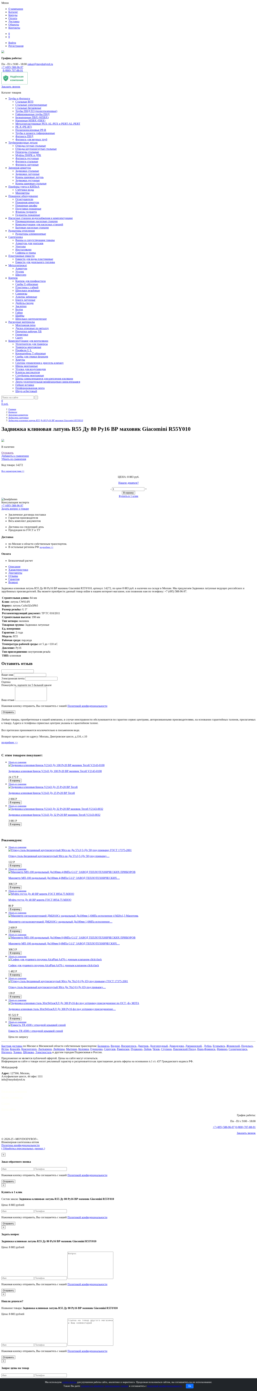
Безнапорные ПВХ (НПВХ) (32, 117)
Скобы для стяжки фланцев (31, 356)
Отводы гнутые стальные (30, 145)
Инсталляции (23, 249)
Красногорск (29, 1049)
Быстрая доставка (11, 1045)
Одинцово (96, 1049)
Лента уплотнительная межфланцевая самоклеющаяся (47, 381)
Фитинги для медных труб (31, 139)
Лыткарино (45, 1049)
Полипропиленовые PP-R (30, 130)
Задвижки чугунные (27, 180)
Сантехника (15, 237)
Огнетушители (24, 199)
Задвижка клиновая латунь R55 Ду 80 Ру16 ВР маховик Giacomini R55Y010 (45, 420)
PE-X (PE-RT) (23, 126)
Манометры (22, 192)
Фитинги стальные (26, 161)
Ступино (166, 1049)
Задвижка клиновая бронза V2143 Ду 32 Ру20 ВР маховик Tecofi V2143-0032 (54, 814)
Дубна (207, 1045)
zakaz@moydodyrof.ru (40, 64)
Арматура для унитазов (29, 243)
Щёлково (28, 1052)
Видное (115, 1045)
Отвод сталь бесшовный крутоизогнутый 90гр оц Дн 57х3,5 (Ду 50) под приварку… (58, 856)
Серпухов (110, 1049)
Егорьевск (219, 1045)
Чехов (156, 1049)
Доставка (13, 21)
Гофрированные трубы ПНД (32, 114)
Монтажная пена (25, 325)
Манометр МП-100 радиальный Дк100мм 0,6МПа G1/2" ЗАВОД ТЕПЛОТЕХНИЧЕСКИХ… (64, 943)
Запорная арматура (19, 167)
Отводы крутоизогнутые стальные (36, 148)
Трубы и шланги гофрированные (35, 133)
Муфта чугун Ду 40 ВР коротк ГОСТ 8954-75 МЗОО (39, 899)
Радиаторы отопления (21, 230)
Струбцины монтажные (29, 375)
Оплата (12, 18)
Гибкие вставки (24, 384)
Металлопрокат (17, 265)
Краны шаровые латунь (29, 177)
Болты (19, 309)
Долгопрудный (159, 1045)
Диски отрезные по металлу (32, 328)
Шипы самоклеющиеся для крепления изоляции (44, 378)
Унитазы (20, 246)
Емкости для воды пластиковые (34, 259)
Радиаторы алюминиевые (30, 233)
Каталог (13, 11)
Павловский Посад (184, 1049)
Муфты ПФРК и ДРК (28, 155)
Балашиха (103, 1045)
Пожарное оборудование (23, 196)
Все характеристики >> (12, 471)
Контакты (14, 27)
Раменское (123, 1049)
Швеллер (20, 274)
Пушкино (136, 1049)
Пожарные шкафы (26, 205)
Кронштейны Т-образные (30, 353)
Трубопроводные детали (23, 142)
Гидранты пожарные (27, 214)
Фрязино (222, 1049)
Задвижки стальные (27, 170)
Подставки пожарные (28, 208)
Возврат (13, 582)
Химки (17, 1052)
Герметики (21, 334)
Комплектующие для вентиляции (28, 340)
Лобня (147, 1049)
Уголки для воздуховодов (30, 369)
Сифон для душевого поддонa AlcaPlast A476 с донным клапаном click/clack (53, 965)
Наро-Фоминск (206, 1049)
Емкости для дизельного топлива (35, 262)
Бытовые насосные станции (32, 227)
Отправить (8, 1181)
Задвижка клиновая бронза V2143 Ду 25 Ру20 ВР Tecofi (41, 792)
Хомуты (20, 359)
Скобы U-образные (26, 284)
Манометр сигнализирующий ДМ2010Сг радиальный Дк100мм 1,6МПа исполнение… (60, 921)
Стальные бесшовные (28, 107)
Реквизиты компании (14, 1091)
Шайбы (19, 315)
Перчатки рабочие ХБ (28, 331)
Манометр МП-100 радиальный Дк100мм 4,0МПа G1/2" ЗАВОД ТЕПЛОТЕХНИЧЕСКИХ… (64, 877)
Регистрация (15, 45)
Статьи (5, 1103)
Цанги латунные (25, 299)
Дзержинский (193, 1045)
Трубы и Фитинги (19, 98)
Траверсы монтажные (28, 347)
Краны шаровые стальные (31, 183)
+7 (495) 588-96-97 (12, 67)
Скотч (19, 337)
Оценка (5, 681)
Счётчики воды (24, 189)
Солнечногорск (238, 1049)
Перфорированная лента (30, 388)
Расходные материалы (21, 321)
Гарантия (13, 579)
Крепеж (13, 277)
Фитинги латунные (27, 164)
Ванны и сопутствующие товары (35, 240)
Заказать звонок (10, 86)
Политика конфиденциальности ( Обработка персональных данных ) (23, 1147)
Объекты (13, 24)
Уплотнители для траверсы (31, 344)
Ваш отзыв (7, 699)
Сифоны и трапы (25, 252)
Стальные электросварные (31, 104)
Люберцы (59, 1049)
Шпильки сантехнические (31, 318)
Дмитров (143, 1045)
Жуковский (233, 1045)
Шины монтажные (26, 366)
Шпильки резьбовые (27, 290)
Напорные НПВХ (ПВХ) (30, 120)
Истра (5, 1049)
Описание (14, 566)
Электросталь (43, 1052)
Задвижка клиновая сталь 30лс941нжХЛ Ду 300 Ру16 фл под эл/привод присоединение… (62, 1009)
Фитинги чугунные (27, 158)
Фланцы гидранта (26, 211)
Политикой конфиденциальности (87, 705)
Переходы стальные (27, 152)
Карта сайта (8, 1109)
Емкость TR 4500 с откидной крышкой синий (35, 1030)
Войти (12, 42)
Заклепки (21, 306)
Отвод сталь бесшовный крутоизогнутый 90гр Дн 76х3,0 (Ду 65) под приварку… (57, 987)
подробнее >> (46, 547)
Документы (15, 572)
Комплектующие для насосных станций (39, 224)
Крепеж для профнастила (30, 281)
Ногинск (6, 1052)
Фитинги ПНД (24, 136)
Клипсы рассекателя (27, 372)
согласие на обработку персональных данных (104, 1386)
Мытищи (71, 1049)
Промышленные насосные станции (36, 221)
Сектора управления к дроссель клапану (39, 362)
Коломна (83, 1049)
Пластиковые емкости (21, 255)
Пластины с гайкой (26, 287)
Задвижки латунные (27, 174)
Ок (189, 1386)
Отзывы (13, 576)
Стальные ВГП (24, 101)
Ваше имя (7, 674)
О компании (15, 8)
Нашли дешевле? (128, 482)
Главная (12, 409)
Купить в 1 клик (128, 496)
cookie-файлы (69, 1382)
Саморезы (21, 293)
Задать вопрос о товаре (15, 508)
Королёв (15, 1049)
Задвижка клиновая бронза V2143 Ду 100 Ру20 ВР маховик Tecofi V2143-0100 (55, 771)
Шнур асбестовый (26, 391)
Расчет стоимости (12, 1097)
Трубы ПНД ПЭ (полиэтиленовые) (36, 111)
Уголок (19, 271)
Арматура (21, 268)
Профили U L (23, 350)
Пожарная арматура (27, 202)
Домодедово (176, 1045)
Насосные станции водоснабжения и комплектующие (40, 218)
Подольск (247, 1045)
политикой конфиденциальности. (165, 1386)
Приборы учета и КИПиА (24, 186)
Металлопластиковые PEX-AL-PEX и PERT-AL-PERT (47, 123)
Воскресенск (128, 1045)
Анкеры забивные (26, 296)
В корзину (128, 492)
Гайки (19, 312)
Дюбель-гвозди (24, 303)
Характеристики (18, 569)
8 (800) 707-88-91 (13, 70)
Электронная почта (12, 678)
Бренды (12, 15)
